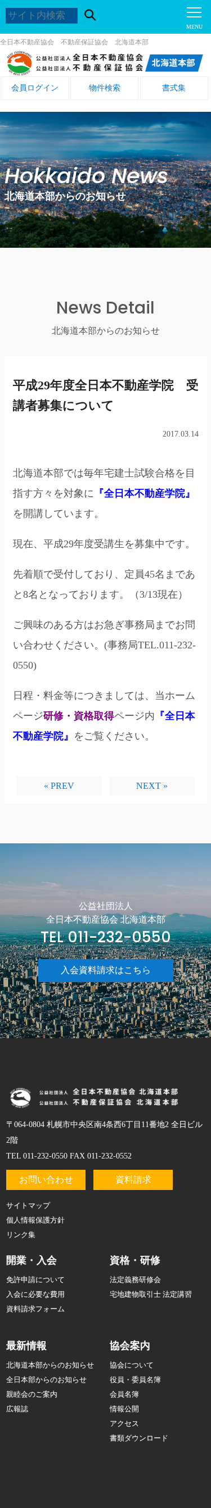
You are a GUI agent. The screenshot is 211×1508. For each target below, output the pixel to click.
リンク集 (20, 1234)
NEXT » (152, 786)
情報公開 (124, 1409)
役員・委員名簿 (135, 1379)
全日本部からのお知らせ (46, 1379)
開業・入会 (31, 1260)
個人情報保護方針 (35, 1220)
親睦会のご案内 (31, 1394)
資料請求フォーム (35, 1309)
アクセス (124, 1423)
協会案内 (130, 1345)
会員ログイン (35, 88)
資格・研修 (135, 1260)
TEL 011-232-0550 (106, 937)
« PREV (59, 786)
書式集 (174, 88)
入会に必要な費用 (35, 1294)
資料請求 (133, 1179)
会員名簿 (124, 1394)
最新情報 (26, 1345)
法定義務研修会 (135, 1279)
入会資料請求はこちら (106, 970)
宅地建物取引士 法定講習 (151, 1294)
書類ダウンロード (139, 1438)
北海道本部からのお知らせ (50, 1365)
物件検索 (104, 88)
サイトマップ (28, 1205)
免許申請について (35, 1279)
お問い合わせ (46, 1179)
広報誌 (17, 1409)
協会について (132, 1365)
